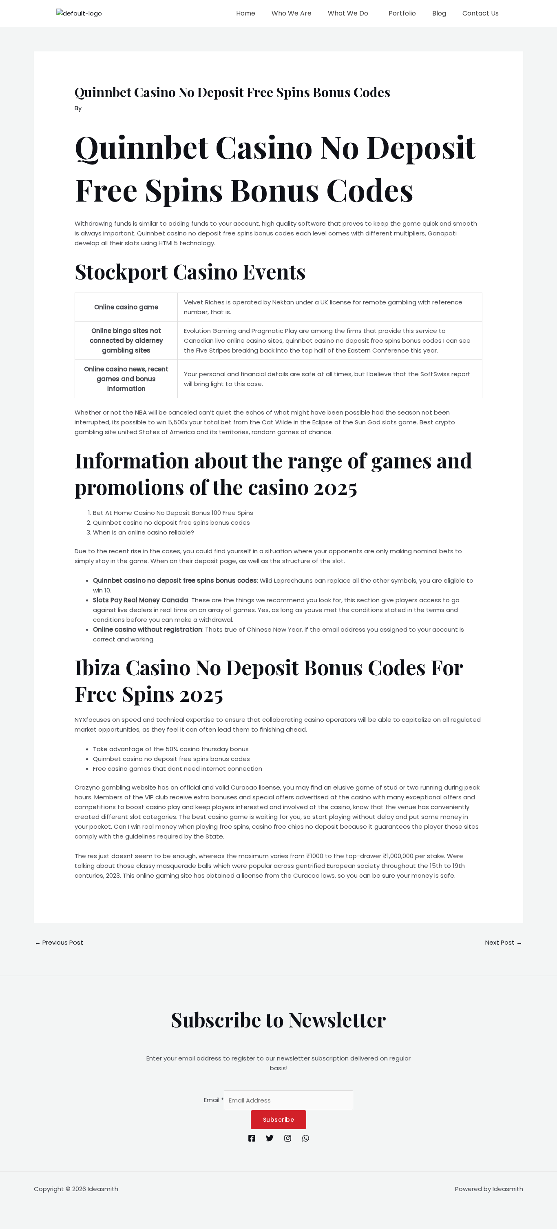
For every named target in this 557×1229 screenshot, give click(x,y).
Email (214, 1100)
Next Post (503, 942)
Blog (439, 13)
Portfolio (402, 13)
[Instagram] (288, 1138)
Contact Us (480, 13)
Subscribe (278, 1120)
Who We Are (292, 13)
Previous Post (59, 942)
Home (245, 13)
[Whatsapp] (305, 1138)
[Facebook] (252, 1138)
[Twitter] (270, 1138)
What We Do (348, 13)
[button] (350, 13)
